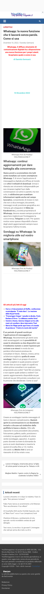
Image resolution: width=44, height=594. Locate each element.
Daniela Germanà (27, 43)
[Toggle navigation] (5, 21)
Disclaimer (6, 588)
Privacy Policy (7, 585)
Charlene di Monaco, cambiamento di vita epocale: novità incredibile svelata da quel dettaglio (19, 520)
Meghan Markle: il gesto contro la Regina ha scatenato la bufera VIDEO (21, 474)
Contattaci (36, 566)
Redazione (5, 582)
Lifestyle (7, 27)
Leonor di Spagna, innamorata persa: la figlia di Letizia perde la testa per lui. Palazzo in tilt (22, 465)
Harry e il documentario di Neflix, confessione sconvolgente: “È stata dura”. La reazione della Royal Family (23, 311)
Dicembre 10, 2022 (10, 43)
